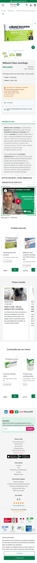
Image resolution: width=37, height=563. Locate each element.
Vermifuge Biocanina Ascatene (9, 254)
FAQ (18, 468)
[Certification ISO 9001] (11, 520)
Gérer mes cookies (18, 490)
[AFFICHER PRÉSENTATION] (34, 121)
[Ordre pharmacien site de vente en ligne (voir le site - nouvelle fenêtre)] (30, 520)
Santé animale (8, 302)
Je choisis (19, 553)
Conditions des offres (18, 488)
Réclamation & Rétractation (18, 470)
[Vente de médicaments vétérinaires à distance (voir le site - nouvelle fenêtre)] (5, 528)
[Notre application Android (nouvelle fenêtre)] (24, 456)
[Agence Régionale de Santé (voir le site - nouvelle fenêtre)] (20, 529)
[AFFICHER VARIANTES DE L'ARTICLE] (34, 182)
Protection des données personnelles (18, 484)
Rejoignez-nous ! (19, 453)
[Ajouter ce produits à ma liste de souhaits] (3, 14)
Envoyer (30, 429)
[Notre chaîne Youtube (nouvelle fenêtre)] (12, 412)
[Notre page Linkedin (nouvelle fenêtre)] (6, 412)
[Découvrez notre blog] (26, 412)
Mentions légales (18, 482)
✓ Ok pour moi (19, 558)
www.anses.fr (9, 96)
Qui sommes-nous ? (18, 442)
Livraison (18, 465)
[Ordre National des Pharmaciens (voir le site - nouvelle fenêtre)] (12, 528)
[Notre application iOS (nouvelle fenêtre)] (12, 456)
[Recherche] (27, 5)
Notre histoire (18, 444)
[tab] (7, 50)
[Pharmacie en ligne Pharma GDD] (14, 5)
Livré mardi (9, 102)
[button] (3, 5)
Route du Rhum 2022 (18, 450)
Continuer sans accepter (8, 537)
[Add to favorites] (17, 235)
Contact (18, 472)
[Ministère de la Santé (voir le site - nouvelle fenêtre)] (22, 520)
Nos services (18, 446)
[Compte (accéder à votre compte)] (30, 5)
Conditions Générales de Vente (18, 486)
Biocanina (8, 67)
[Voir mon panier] (35, 5)
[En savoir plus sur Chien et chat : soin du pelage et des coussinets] (15, 294)
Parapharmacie (18, 448)
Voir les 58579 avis (18, 505)
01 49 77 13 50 (10, 94)
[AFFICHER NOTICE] (34, 177)
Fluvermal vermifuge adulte (9, 375)
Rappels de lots (18, 474)
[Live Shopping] (17, 412)
